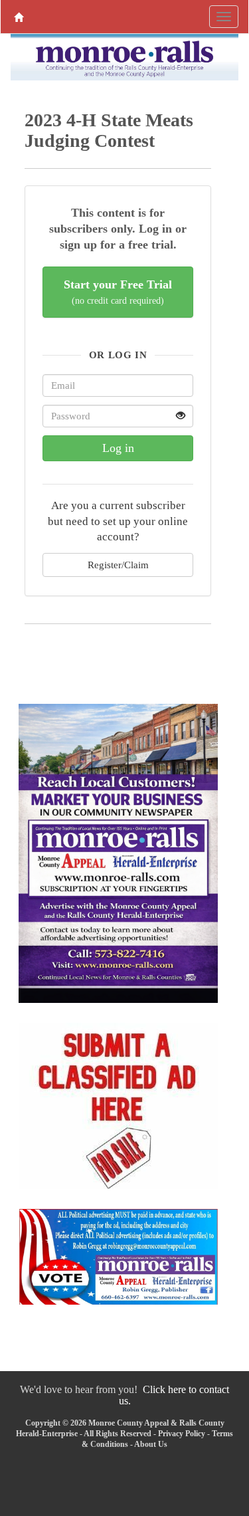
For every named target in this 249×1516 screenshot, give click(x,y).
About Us (150, 1444)
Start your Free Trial (118, 292)
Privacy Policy (181, 1433)
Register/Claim (118, 564)
